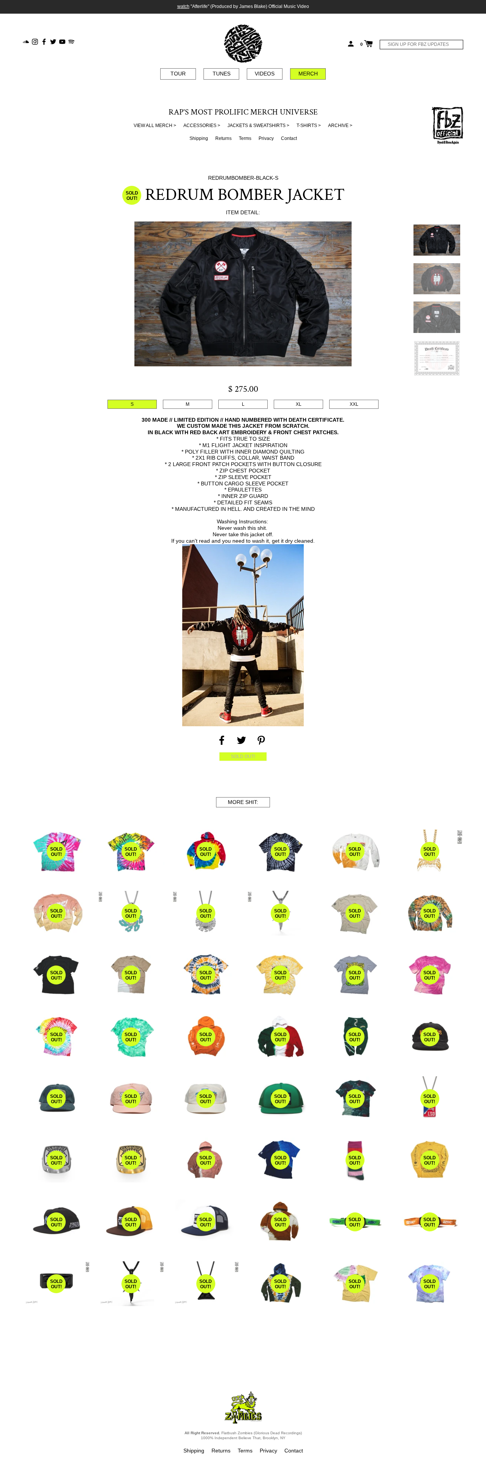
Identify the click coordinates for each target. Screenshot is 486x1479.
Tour (178, 74)
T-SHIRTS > (309, 125)
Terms (245, 138)
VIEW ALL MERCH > (155, 125)
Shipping (198, 138)
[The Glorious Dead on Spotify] (71, 41)
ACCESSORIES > (201, 125)
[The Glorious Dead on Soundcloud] (26, 41)
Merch (308, 74)
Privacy (266, 138)
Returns (223, 138)
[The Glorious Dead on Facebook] (44, 41)
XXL (354, 404)
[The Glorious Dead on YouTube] (62, 41)
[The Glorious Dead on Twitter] (53, 41)
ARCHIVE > (340, 125)
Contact (289, 138)
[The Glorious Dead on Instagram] (35, 41)
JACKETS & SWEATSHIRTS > (258, 125)
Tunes (221, 74)
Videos (265, 74)
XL (298, 404)
